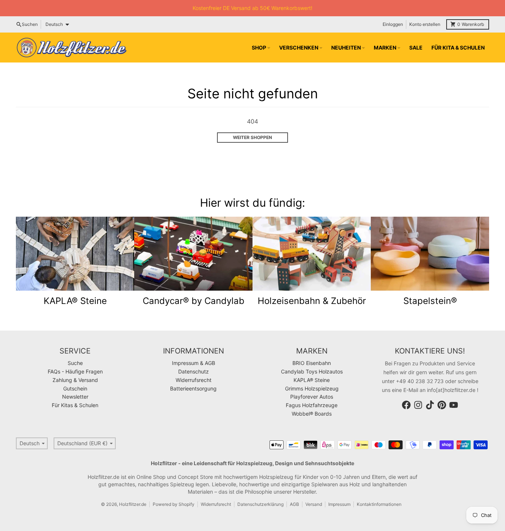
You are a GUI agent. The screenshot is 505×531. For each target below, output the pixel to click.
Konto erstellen (424, 24)
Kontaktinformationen (379, 504)
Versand (313, 504)
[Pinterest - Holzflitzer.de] (441, 404)
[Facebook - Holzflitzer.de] (406, 404)
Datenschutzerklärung (260, 504)
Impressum (339, 504)
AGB (294, 504)
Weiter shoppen (252, 137)
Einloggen (393, 24)
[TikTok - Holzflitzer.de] (430, 404)
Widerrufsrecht (216, 504)
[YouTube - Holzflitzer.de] (453, 404)
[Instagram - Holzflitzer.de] (418, 404)
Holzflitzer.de (132, 504)
